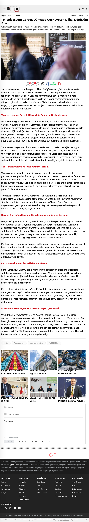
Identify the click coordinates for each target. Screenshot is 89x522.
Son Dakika (5, 485)
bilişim (6, 343)
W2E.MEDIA (54, 343)
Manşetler (22, 482)
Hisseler (22, 485)
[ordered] (32, 441)
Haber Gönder (24, 500)
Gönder (9, 441)
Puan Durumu (42, 493)
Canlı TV (40, 485)
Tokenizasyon (19, 343)
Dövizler (22, 489)
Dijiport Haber (6, 16)
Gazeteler (22, 496)
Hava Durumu (42, 489)
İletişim (3, 482)
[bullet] (35, 441)
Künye (3, 493)
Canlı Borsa (41, 482)
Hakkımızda (5, 489)
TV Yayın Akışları (61, 496)
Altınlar (21, 493)
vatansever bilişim (36, 343)
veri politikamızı (64, 520)
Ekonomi (17, 16)
